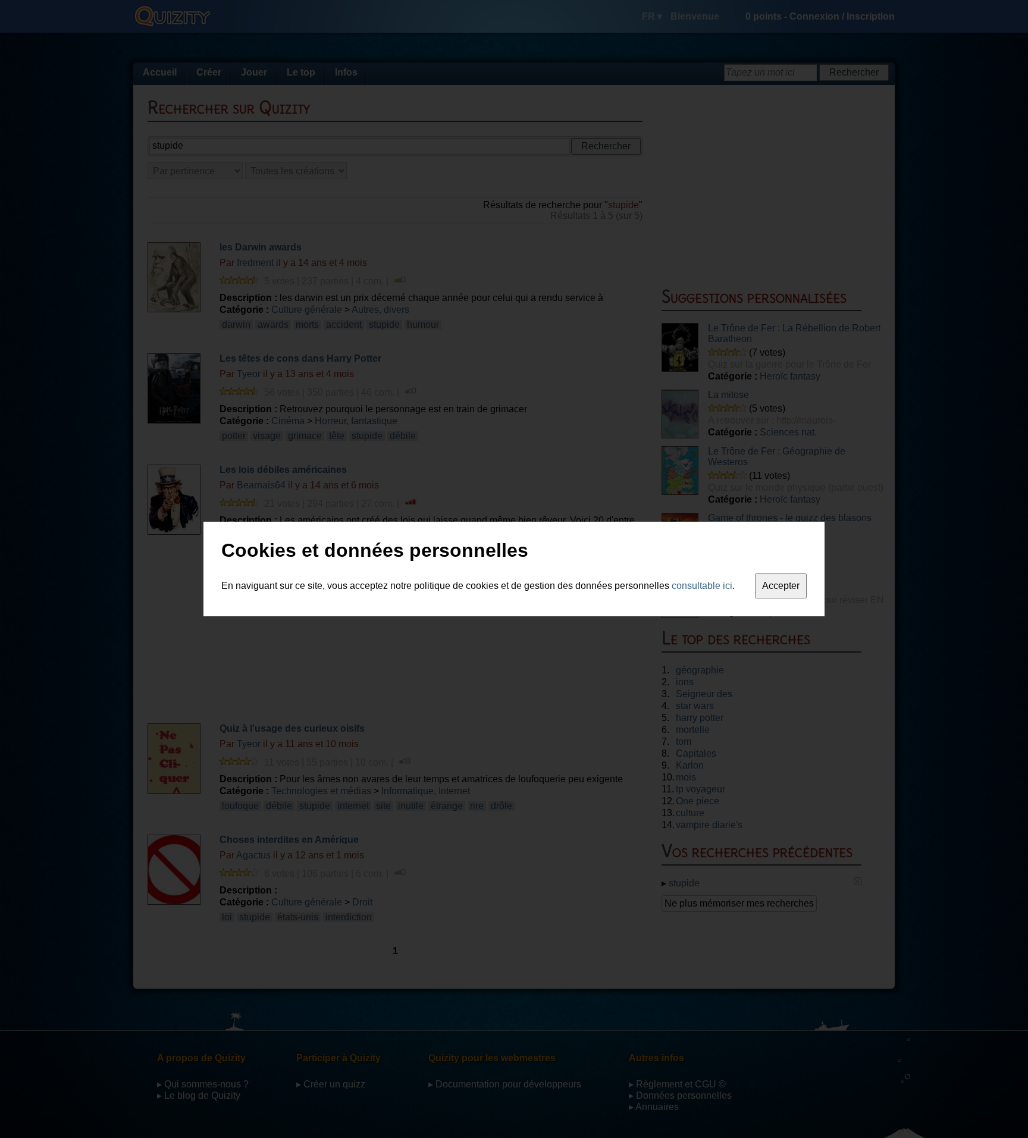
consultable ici (702, 586)
